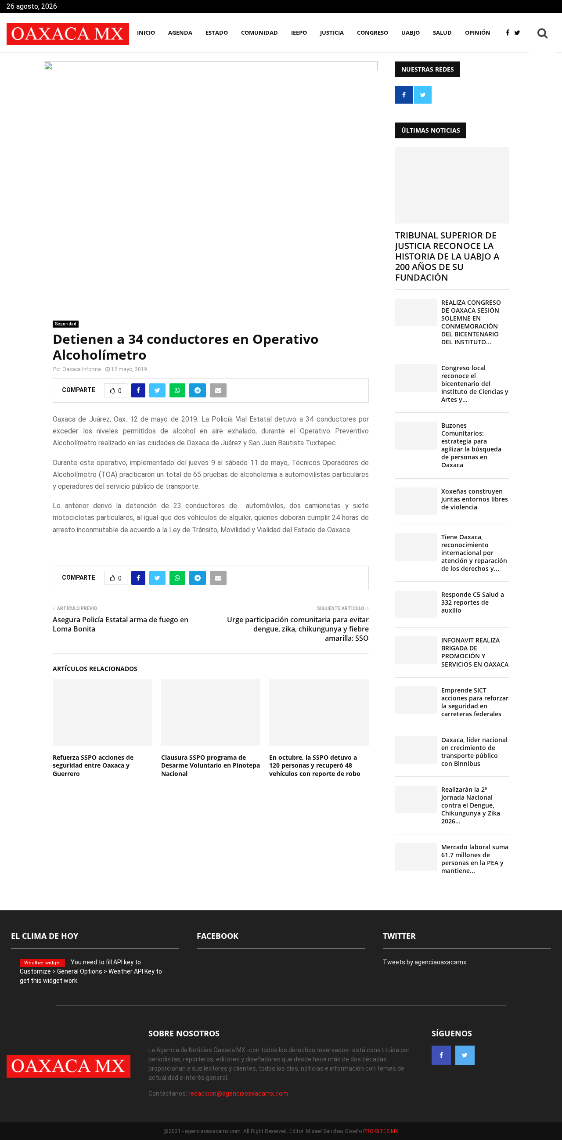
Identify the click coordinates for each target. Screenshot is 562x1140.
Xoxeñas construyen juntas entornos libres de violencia (474, 499)
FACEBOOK (217, 936)
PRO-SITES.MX (381, 1131)
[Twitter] (519, 33)
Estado (216, 32)
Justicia (332, 32)
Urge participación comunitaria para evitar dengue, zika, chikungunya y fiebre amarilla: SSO (298, 629)
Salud (442, 32)
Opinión (477, 32)
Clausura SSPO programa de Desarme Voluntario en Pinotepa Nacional (210, 765)
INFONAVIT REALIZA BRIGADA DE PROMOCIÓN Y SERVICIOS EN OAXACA (474, 652)
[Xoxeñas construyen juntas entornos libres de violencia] (416, 501)
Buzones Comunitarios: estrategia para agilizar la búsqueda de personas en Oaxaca (471, 445)
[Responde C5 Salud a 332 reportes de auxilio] (416, 604)
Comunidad (259, 32)
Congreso (372, 32)
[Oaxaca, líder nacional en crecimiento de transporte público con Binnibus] (416, 750)
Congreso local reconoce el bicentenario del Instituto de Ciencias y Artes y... (474, 384)
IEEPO (299, 32)
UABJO (410, 32)
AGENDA (180, 32)
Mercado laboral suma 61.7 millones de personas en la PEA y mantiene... (474, 859)
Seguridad (65, 323)
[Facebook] (510, 33)
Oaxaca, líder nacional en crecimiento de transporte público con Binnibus (474, 752)
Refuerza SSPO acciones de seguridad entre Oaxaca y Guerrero (93, 765)
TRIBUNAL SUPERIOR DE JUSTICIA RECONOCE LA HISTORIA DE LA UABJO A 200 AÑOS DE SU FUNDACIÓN (447, 256)
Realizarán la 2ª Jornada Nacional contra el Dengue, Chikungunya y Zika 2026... (470, 805)
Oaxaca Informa (81, 369)
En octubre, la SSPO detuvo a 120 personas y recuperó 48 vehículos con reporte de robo (314, 765)
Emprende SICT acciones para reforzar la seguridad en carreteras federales (474, 702)
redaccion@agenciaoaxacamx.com (238, 1093)
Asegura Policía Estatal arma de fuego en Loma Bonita (120, 624)
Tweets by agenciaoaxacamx (424, 962)
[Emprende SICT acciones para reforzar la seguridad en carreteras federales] (416, 700)
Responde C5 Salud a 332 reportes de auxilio (472, 602)
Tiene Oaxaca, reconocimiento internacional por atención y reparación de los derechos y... (474, 553)
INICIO (146, 32)
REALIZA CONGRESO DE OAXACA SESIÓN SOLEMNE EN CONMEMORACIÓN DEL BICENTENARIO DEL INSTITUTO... (471, 322)
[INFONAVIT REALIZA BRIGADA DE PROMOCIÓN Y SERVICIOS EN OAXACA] (416, 650)
